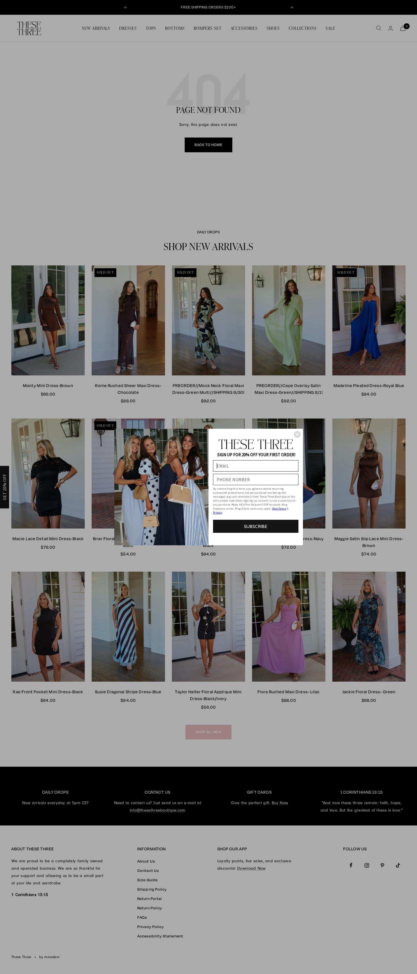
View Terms (279, 508)
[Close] (297, 434)
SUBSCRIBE (255, 526)
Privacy (217, 512)
